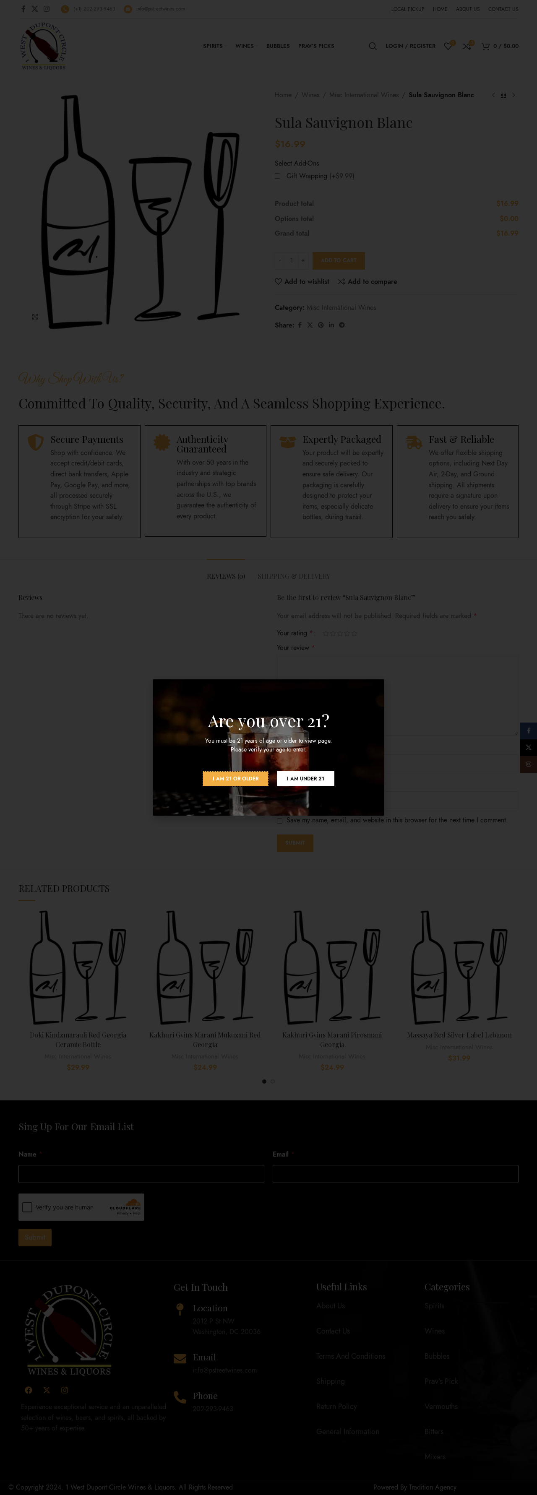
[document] (268, 747)
